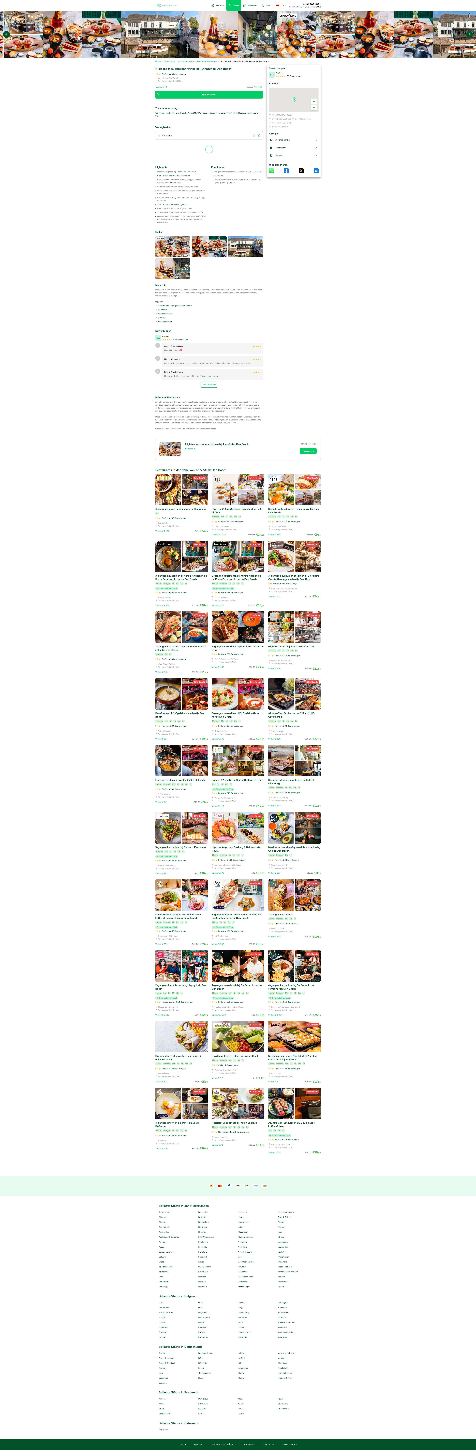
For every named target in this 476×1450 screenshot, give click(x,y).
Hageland (202, 1312)
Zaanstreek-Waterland (288, 1271)
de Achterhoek (165, 1266)
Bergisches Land (166, 1358)
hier (166, 175)
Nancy (240, 1403)
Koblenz (241, 1353)
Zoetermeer (283, 1281)
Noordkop (242, 1247)
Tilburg (281, 1222)
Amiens (162, 1399)
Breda (161, 1261)
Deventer (202, 1217)
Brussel (162, 1322)
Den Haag (163, 1286)
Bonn (161, 1373)
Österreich (163, 1429)
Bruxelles (163, 1327)
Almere (162, 1222)
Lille (200, 1413)
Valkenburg (283, 1242)
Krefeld (241, 1358)
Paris (240, 1408)
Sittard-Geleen (284, 1217)
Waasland (282, 1327)
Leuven (241, 1302)
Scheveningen (244, 1286)
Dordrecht (202, 1227)
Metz (240, 1399)
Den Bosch (163, 1281)
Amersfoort (164, 1227)
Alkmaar (162, 1217)
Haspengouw (204, 1317)
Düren (201, 1358)
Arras (161, 1403)
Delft (161, 1276)
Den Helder (203, 1212)
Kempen (202, 1327)
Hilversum (242, 1212)
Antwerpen (164, 1307)
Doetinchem (203, 1222)
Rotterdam (243, 1281)
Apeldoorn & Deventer (169, 1237)
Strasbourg (283, 1403)
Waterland (282, 1261)
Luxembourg (243, 1312)
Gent (200, 1307)
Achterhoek (164, 1212)
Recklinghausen (285, 1373)
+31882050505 (289, 1444)
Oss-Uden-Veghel (246, 1261)
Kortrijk (201, 1332)
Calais (161, 1408)
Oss (239, 1257)
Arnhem (162, 1242)
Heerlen (202, 1281)
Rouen (280, 1399)
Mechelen (242, 1317)
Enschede (202, 1247)
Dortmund (163, 1378)
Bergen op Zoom (166, 1252)
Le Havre (202, 1408)
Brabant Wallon (166, 1312)
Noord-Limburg (245, 1252)
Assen (161, 1247)
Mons (240, 1322)
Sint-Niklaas (283, 1312)
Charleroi (163, 1332)
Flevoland (202, 1252)
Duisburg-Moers (205, 1353)
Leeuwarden (243, 1222)
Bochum (162, 1368)
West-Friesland (285, 1266)
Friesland (202, 1257)
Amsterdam (164, 1232)
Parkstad (242, 1266)
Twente (281, 1227)
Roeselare (282, 1307)
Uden (280, 1232)
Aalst (161, 1302)
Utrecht (281, 1237)
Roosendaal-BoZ (245, 1276)
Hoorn (241, 1217)
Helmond (202, 1286)
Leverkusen (243, 1368)
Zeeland (281, 1276)
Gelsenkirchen (204, 1373)
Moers (241, 1373)
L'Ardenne (203, 1337)
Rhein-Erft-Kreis (285, 1378)
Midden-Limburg (245, 1237)
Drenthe (202, 1232)
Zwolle (281, 1286)
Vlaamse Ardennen (286, 1322)
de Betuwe (163, 1271)
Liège (240, 1307)
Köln (240, 1363)
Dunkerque (203, 1399)
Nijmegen (242, 1242)
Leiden (241, 1227)
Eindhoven (203, 1242)
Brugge (162, 1317)
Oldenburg (282, 1363)
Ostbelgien (283, 1302)
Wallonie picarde (285, 1332)
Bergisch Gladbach (167, 1363)
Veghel (281, 1252)
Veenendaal (283, 1247)
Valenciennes (284, 1408)
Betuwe (162, 1257)
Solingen (163, 1383)
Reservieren (308, 451)
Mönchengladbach (286, 1353)
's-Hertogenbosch (286, 1212)
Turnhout (282, 1317)
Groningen (203, 1271)
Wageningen (283, 1257)
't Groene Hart (204, 1266)
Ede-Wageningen (206, 1237)
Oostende (242, 1337)
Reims (241, 1413)
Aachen (162, 1353)
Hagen (201, 1378)
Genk (200, 1302)
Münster (281, 1358)
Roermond (242, 1271)
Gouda (201, 1261)
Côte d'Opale (164, 1413)
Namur (241, 1327)
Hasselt (201, 1322)
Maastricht (242, 1232)
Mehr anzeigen (209, 384)
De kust (162, 1337)
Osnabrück (282, 1368)
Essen (201, 1368)
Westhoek (282, 1337)
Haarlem (202, 1276)
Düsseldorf (203, 1363)
